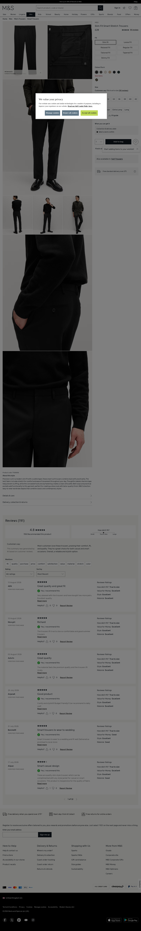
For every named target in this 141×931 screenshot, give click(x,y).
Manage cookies (52, 113)
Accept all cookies (89, 113)
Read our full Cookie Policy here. (80, 106)
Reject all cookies (70, 113)
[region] (71, 106)
